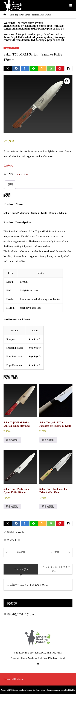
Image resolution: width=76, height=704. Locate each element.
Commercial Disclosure (13, 679)
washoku (20, 532)
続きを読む (12, 440)
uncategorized (24, 174)
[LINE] (34, 68)
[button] (67, 81)
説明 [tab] (10, 184)
